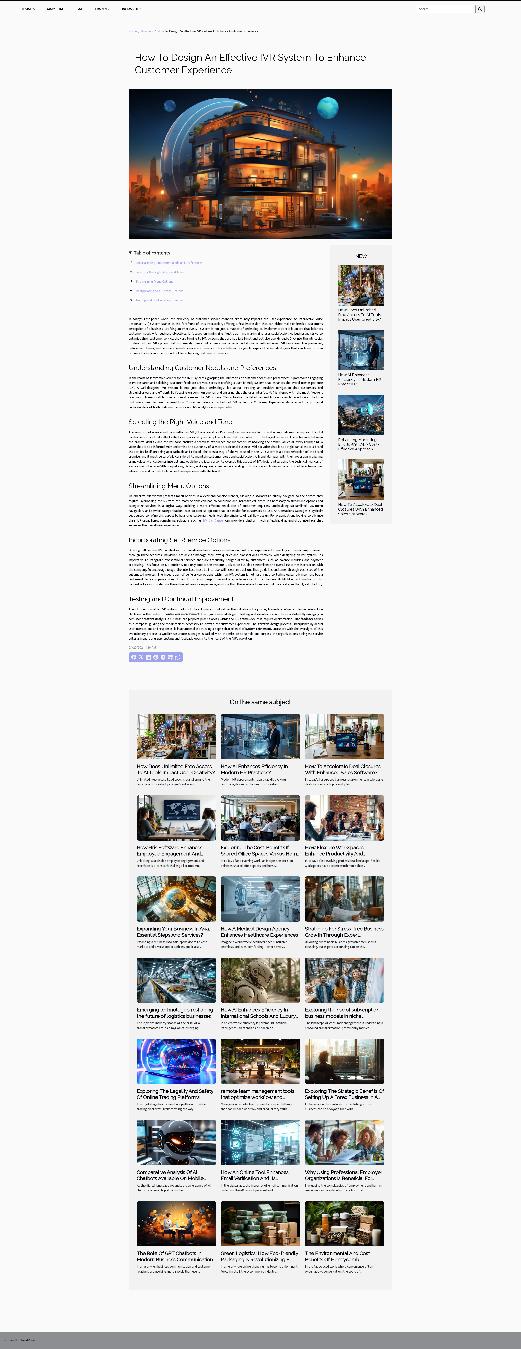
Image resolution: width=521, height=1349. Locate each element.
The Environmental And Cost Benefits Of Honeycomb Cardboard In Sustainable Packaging (337, 1262)
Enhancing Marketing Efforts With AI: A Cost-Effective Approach (358, 444)
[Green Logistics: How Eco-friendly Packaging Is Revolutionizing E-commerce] (260, 1223)
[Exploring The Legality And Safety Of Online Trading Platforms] (176, 1061)
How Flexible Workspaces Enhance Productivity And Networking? (334, 854)
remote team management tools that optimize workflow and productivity (257, 1097)
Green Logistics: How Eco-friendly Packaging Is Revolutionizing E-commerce (259, 1259)
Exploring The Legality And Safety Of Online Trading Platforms (175, 1094)
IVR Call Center (213, 520)
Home (133, 31)
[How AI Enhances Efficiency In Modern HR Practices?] (361, 350)
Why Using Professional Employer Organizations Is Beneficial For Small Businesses (343, 1178)
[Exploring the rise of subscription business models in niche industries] (344, 980)
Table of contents (152, 253)
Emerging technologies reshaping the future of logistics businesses (175, 1013)
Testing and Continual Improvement (160, 300)
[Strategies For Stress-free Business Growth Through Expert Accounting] (344, 899)
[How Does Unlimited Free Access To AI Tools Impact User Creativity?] (361, 285)
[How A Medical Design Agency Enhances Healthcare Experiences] (260, 899)
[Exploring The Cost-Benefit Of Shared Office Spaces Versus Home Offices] (260, 817)
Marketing (55, 9)
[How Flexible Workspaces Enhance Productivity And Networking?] (344, 817)
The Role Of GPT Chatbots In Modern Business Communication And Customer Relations (175, 1259)
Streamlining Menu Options (154, 281)
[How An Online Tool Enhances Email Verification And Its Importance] (260, 1142)
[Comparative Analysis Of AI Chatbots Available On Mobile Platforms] (176, 1142)
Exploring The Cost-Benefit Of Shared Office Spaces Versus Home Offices (260, 854)
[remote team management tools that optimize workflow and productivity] (260, 1061)
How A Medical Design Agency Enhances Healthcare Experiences (259, 932)
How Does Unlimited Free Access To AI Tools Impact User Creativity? (359, 314)
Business (28, 9)
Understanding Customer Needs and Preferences (169, 263)
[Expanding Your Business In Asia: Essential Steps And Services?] (176, 899)
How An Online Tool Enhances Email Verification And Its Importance (255, 1178)
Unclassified (131, 9)
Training (102, 9)
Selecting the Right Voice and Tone (160, 272)
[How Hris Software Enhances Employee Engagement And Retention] (176, 817)
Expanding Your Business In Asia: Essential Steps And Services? (173, 932)
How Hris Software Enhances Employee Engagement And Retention (169, 854)
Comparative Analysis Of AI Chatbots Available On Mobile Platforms (170, 1178)
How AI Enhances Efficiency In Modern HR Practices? (359, 379)
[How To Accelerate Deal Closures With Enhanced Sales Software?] (361, 479)
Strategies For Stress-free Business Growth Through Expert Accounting (344, 935)
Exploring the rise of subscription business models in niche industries (342, 1016)
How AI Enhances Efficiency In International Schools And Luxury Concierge (258, 1016)
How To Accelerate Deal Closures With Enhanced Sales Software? (360, 509)
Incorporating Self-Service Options (159, 291)
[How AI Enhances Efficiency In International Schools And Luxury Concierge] (260, 980)
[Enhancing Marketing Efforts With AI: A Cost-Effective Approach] (361, 415)
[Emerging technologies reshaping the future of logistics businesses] (176, 980)
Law (80, 9)
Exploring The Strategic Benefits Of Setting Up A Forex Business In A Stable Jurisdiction (344, 1097)
